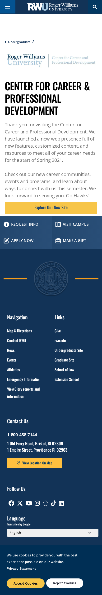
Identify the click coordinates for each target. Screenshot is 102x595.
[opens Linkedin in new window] (61, 503)
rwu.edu (60, 340)
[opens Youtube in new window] (29, 503)
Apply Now (22, 240)
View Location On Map (37, 462)
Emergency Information (24, 379)
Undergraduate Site (69, 350)
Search (95, 6)
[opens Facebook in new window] (11, 503)
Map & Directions (19, 331)
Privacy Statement (21, 568)
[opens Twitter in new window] (20, 503)
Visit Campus (76, 224)
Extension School (67, 379)
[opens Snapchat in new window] (45, 503)
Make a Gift (74, 240)
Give (57, 331)
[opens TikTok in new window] (53, 503)
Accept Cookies (26, 583)
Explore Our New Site (51, 207)
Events (11, 360)
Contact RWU (16, 340)
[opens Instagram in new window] (37, 503)
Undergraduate (19, 42)
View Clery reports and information (23, 392)
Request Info (24, 224)
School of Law (64, 369)
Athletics (13, 369)
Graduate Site (64, 360)
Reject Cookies (64, 583)
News (10, 350)
